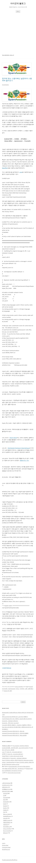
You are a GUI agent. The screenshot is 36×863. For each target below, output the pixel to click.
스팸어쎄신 (30, 688)
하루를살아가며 (6, 789)
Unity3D (5, 818)
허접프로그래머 (6, 791)
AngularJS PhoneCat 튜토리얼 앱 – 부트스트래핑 (14, 735)
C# (4, 795)
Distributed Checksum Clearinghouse (19, 448)
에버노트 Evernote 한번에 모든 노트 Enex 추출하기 (15, 716)
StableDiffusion (7, 816)
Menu (18, 11)
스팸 (26, 688)
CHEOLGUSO (5, 758)
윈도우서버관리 (7, 831)
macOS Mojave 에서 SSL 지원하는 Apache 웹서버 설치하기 (17, 719)
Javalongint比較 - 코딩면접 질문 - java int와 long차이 (15, 748)
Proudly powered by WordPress (9, 860)
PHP (4, 812)
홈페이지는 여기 (24, 460)
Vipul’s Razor (13, 437)
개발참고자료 (6, 820)
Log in (3, 843)
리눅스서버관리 (19, 686)
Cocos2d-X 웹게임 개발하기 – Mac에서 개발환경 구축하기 (16, 725)
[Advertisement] (18, 33)
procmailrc (5, 688)
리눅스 (17, 688)
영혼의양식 (5, 787)
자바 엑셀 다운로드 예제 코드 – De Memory (13, 768)
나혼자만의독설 (6, 783)
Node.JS (5, 806)
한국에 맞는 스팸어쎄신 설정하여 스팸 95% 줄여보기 (17, 79)
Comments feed (6, 847)
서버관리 (22, 688)
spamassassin (11, 688)
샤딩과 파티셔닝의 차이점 (16, 756)
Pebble (5, 810)
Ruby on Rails (6, 814)
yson (3, 752)
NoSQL (5, 808)
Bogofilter (5, 168)
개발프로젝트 (6, 822)
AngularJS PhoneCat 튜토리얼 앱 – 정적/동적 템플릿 (15, 733)
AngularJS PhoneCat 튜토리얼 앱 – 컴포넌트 (13, 731)
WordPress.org (6, 849)
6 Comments (5, 84)
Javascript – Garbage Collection (10, 721)
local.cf (31, 686)
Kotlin (4, 804)
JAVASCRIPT (6, 801)
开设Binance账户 (6, 745)
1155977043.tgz (6, 668)
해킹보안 (5, 833)
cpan (20, 172)
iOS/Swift (5, 797)
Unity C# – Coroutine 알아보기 (14, 752)
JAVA (4, 799)
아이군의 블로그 (18, 3)
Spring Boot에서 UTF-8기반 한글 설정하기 (19, 766)
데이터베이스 (6, 826)
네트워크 (5, 824)
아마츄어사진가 (6, 785)
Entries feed (5, 845)
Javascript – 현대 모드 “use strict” (10, 723)
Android (5, 793)
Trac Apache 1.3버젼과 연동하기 (21, 745)
